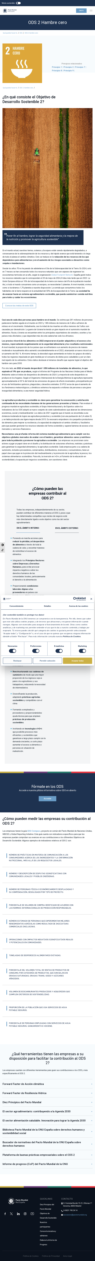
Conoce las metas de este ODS (19, 305)
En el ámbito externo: (67, 528)
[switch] (35, 651)
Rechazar (17, 661)
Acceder (47, 798)
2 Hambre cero (28, 88)
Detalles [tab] (47, 606)
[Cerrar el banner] (91, 599)
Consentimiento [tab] (16, 606)
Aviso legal (67, 1256)
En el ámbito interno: (28, 528)
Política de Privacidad (51, 1256)
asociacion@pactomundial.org (75, 1215)
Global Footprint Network (62, 275)
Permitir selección (47, 661)
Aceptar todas (77, 661)
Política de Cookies (31, 1256)
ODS (20, 33)
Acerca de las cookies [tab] (78, 606)
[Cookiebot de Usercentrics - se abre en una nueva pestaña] (75, 599)
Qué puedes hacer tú (10, 33)
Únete (81, 10)
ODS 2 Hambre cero (31, 33)
